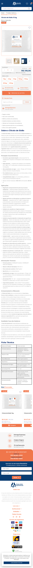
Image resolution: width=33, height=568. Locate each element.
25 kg (11, 83)
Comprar (13, 425)
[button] (29, 61)
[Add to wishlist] (30, 28)
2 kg (9, 79)
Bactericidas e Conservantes (8, 14)
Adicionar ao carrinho (18, 93)
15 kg (26, 79)
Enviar (15, 477)
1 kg (4, 79)
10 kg (20, 79)
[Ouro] (16, 540)
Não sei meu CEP (6, 105)
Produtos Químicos (11, 13)
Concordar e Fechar (16, 562)
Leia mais (16, 506)
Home (2, 13)
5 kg (14, 79)
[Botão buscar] (29, 8)
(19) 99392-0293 (16, 455)
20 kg (5, 83)
